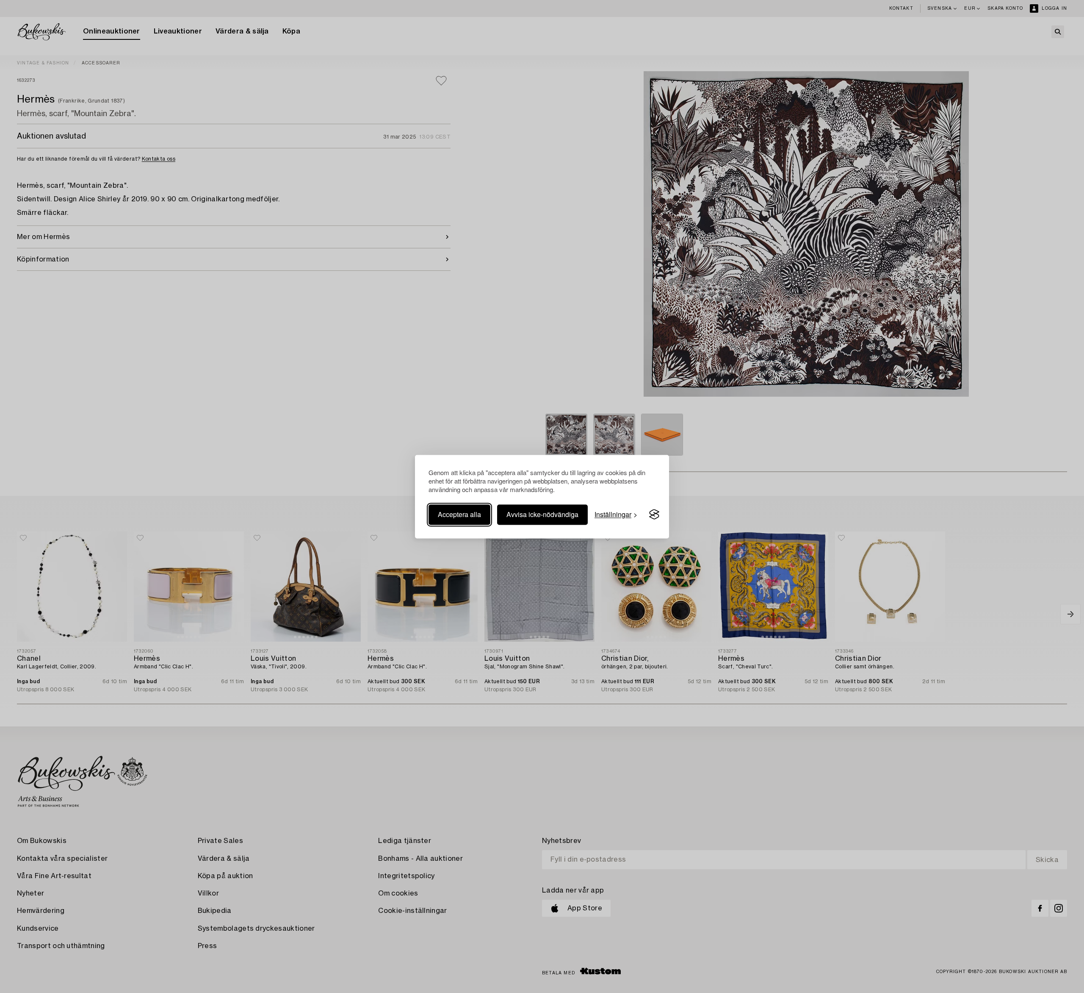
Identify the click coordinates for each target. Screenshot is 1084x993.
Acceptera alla (459, 514)
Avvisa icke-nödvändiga (542, 514)
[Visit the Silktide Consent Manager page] (654, 514)
